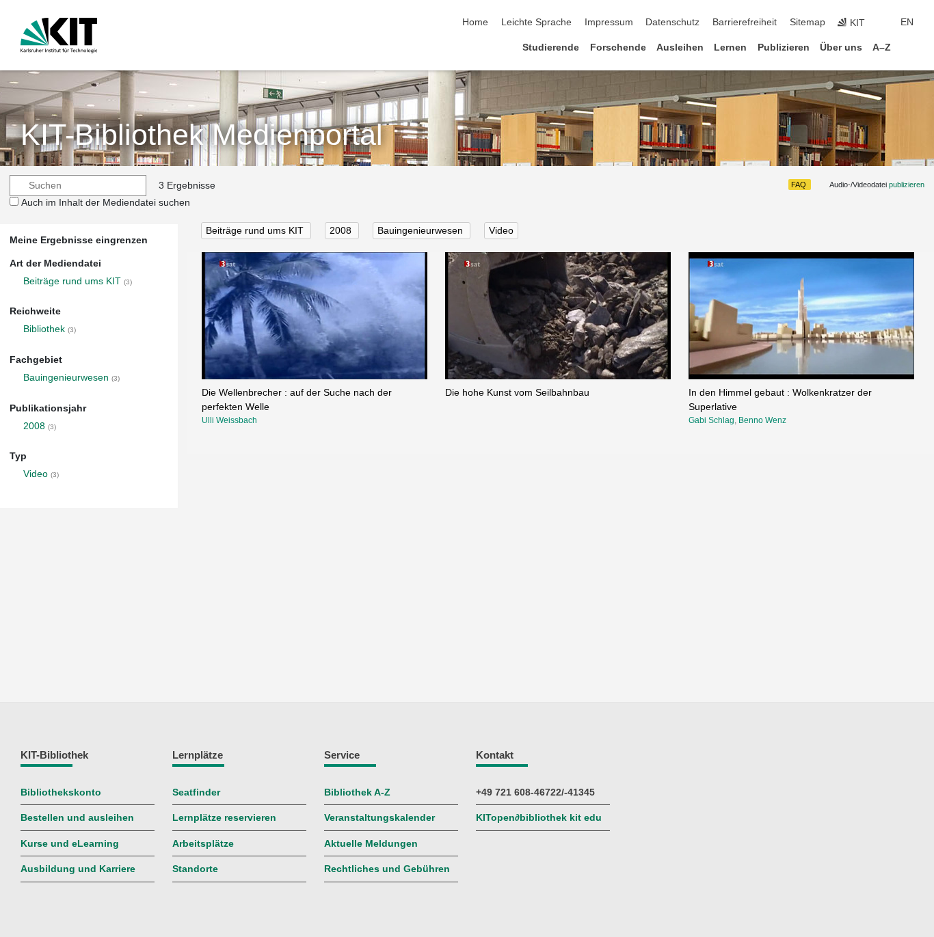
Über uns (841, 47)
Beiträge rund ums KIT (72, 281)
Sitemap (807, 22)
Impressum (609, 22)
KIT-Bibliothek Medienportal (202, 135)
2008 (34, 426)
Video (35, 474)
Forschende (618, 47)
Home (475, 22)
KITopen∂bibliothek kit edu (539, 818)
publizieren (906, 184)
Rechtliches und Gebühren (387, 869)
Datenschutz (672, 22)
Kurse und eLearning (70, 844)
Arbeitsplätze (203, 844)
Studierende (550, 47)
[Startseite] (909, 47)
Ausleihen (680, 47)
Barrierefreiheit (744, 22)
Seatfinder (196, 792)
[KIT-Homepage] (59, 35)
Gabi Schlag (711, 420)
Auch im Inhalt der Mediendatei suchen (105, 203)
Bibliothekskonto (61, 792)
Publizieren (784, 47)
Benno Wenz (762, 420)
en (906, 22)
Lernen (730, 47)
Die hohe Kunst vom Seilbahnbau (517, 393)
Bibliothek (44, 329)
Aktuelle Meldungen (371, 844)
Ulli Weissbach (229, 420)
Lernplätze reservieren (224, 818)
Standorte (195, 869)
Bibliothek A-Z (357, 792)
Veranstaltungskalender (379, 818)
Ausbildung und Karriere (78, 869)
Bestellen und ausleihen (77, 818)
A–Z (881, 47)
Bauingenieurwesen (66, 377)
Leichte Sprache (536, 22)
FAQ (798, 184)
